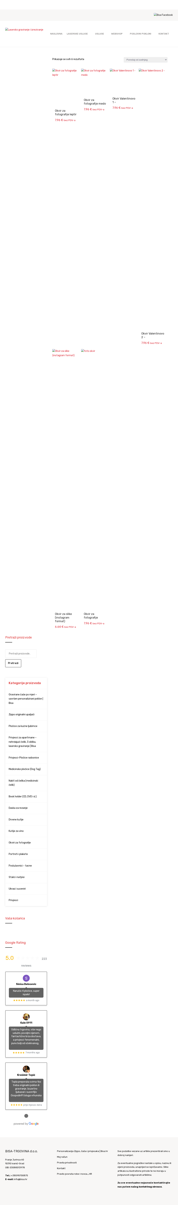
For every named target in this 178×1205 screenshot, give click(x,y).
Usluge (99, 33)
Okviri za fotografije (20, 842)
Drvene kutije (16, 819)
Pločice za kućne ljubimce (23, 726)
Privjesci (13, 900)
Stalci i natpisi (17, 877)
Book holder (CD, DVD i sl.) (23, 796)
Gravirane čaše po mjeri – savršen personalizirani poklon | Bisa (26, 699)
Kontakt (164, 33)
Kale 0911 (26, 1022)
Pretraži (13, 663)
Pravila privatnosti (67, 1162)
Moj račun (62, 1157)
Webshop (117, 33)
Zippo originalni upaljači (21, 714)
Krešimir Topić (26, 1075)
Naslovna (56, 33)
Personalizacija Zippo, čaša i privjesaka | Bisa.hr (82, 1151)
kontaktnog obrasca (150, 1186)
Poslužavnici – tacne (20, 865)
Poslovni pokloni (140, 33)
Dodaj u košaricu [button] (67, 76)
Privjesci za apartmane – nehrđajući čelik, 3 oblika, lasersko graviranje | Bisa (23, 742)
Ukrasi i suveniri (17, 888)
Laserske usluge (77, 33)
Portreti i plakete (18, 854)
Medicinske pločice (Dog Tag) (25, 769)
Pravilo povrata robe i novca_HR (74, 1174)
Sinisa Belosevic (26, 984)
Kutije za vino (16, 831)
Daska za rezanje (18, 808)
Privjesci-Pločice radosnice (24, 757)
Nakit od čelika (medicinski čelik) (23, 783)
